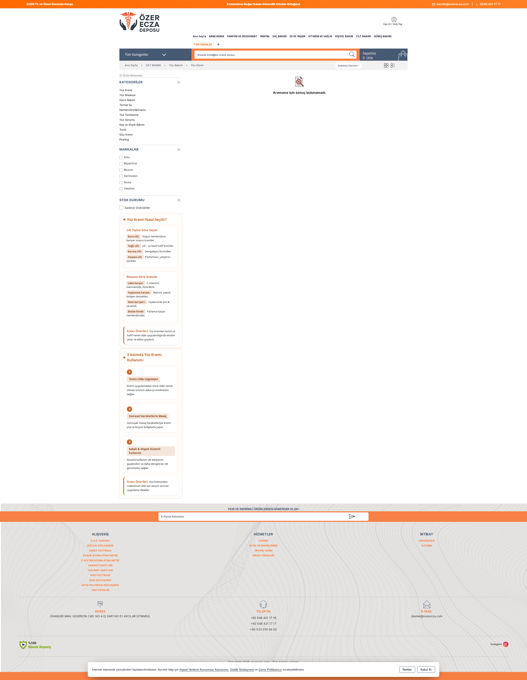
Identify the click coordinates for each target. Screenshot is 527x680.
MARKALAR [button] (129, 149)
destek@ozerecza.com (452, 4)
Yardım (263, 540)
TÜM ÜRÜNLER (203, 44)
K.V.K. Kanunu (100, 540)
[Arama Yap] (352, 55)
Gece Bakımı (127, 100)
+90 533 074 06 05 (263, 629)
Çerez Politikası (100, 550)
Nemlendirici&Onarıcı (132, 109)
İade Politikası (100, 575)
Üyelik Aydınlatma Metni (100, 555)
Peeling (124, 139)
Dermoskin (131, 176)
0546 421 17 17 (490, 4)
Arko (127, 157)
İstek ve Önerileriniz (263, 545)
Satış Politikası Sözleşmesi (100, 585)
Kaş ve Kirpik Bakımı (132, 124)
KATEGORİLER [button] (131, 82)
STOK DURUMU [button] (132, 200)
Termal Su (125, 105)
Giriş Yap (392, 20)
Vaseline (129, 188)
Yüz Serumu (127, 119)
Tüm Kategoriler (136, 54)
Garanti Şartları (100, 565)
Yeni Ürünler (100, 590)
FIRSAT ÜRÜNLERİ (263, 555)
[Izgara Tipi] (386, 65)
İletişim (427, 545)
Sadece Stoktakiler (137, 207)
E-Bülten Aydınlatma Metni (100, 560)
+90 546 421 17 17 (263, 623)
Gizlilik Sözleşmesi (100, 545)
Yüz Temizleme (129, 114)
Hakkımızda (427, 540)
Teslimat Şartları (100, 570)
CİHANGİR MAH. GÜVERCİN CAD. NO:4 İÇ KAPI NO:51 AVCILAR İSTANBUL (100, 616)
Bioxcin (128, 169)
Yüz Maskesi (127, 95)
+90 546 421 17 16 (263, 618)
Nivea (127, 182)
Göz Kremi (126, 134)
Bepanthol (130, 163)
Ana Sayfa (199, 36)
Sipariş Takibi (263, 550)
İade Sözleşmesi (100, 580)
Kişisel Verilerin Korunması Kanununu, (204, 669)
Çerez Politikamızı (270, 669)
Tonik (122, 129)
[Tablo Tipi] (392, 65)
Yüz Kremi (125, 90)
